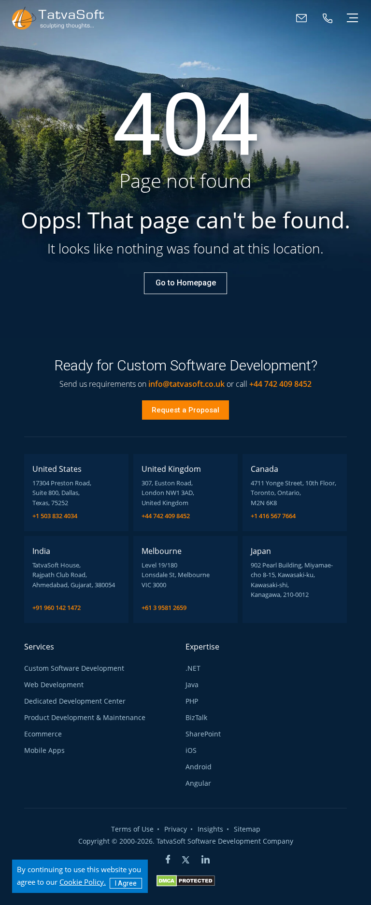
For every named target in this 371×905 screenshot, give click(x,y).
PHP (192, 701)
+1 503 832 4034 (54, 516)
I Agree (126, 883)
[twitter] (185, 860)
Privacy (175, 829)
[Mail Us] (301, 18)
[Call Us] (327, 18)
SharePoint (203, 734)
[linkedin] (205, 860)
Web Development (54, 684)
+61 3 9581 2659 (164, 608)
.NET (193, 668)
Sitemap (247, 829)
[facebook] (168, 860)
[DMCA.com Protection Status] (186, 880)
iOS (191, 750)
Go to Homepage (186, 282)
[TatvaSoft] (58, 18)
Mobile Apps (44, 750)
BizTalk (196, 717)
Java (192, 684)
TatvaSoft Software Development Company (225, 841)
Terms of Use (132, 829)
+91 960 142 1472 (56, 608)
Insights (210, 829)
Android (199, 767)
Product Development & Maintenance (84, 717)
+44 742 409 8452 (166, 516)
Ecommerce (43, 734)
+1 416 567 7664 (273, 516)
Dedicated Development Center (75, 701)
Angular (198, 783)
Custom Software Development (74, 668)
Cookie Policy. (82, 882)
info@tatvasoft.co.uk (186, 384)
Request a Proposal (185, 410)
